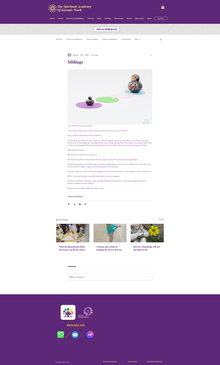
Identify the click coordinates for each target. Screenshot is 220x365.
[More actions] (151, 55)
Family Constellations (109, 39)
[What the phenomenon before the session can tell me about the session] (72, 233)
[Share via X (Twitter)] (74, 204)
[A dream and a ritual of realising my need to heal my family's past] (110, 233)
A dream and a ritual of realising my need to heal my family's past (108, 248)
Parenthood (126, 39)
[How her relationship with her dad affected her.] (147, 233)
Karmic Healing (92, 39)
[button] (163, 7)
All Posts (59, 39)
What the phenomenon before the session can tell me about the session (72, 248)
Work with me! (75, 324)
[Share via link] (85, 204)
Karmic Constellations (74, 39)
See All (161, 219)
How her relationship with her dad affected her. (146, 248)
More (137, 39)
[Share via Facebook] (69, 204)
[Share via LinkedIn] (80, 204)
